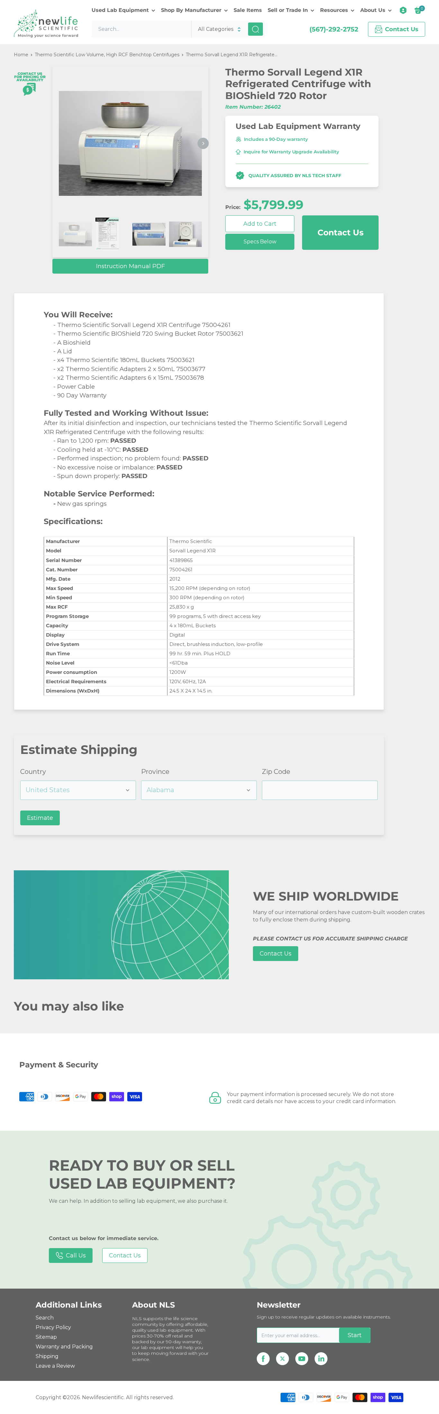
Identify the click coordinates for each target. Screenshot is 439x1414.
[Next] (203, 143)
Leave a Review (55, 1366)
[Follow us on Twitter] (282, 1358)
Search (45, 1318)
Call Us (76, 1255)
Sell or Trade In (288, 10)
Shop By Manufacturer (191, 10)
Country (33, 771)
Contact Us (340, 232)
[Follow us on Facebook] (263, 1358)
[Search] (255, 29)
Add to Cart (259, 223)
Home (21, 55)
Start (355, 1335)
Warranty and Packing (64, 1347)
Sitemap (46, 1337)
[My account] (403, 10)
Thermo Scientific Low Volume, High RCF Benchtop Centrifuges (107, 55)
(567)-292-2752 (333, 29)
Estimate (40, 817)
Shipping (47, 1356)
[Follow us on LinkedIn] (321, 1358)
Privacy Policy (53, 1327)
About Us (372, 10)
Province (155, 771)
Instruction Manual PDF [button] (130, 266)
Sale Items (248, 10)
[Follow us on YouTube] (301, 1358)
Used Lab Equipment (120, 10)
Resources (334, 10)
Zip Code (276, 771)
